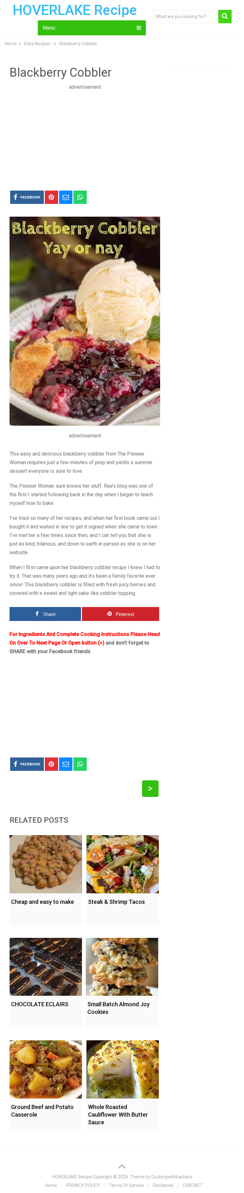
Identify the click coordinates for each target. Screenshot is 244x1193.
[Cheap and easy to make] (46, 862)
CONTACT (193, 1185)
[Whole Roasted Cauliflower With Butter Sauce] (122, 1068)
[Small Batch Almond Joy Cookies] (122, 965)
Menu (49, 28)
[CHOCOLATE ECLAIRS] (46, 965)
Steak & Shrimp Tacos (116, 901)
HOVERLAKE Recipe (75, 10)
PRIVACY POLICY (83, 1185)
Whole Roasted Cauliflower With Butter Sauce (118, 1115)
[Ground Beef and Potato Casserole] (46, 1068)
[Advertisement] (85, 135)
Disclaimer (163, 1185)
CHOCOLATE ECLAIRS (39, 1004)
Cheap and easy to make (42, 901)
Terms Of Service (126, 1185)
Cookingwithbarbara (171, 1176)
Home (51, 1185)
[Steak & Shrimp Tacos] (122, 862)
